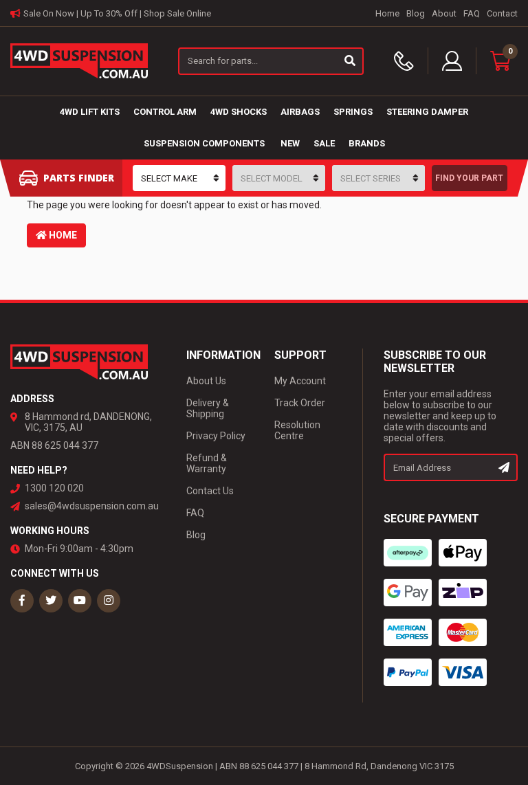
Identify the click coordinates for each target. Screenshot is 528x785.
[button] (452, 60)
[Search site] (351, 61)
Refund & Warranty (206, 463)
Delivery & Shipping (207, 408)
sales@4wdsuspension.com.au (92, 505)
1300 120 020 (54, 488)
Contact (502, 13)
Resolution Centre (297, 430)
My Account (300, 380)
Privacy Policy (215, 435)
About (444, 13)
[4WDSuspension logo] (79, 59)
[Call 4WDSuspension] (411, 60)
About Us (206, 380)
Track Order (299, 402)
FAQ (471, 13)
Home (387, 13)
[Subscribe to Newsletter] (505, 467)
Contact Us (210, 490)
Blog (415, 13)
